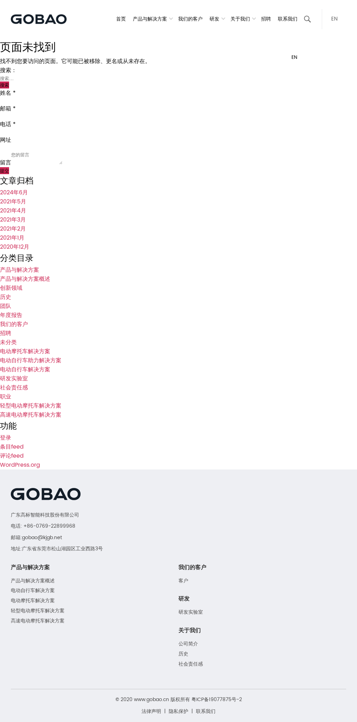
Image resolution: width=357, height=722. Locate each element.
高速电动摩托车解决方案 (30, 414)
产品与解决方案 (19, 269)
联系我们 (287, 19)
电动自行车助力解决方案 (30, 360)
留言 (5, 162)
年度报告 (11, 315)
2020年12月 (14, 246)
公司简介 (188, 644)
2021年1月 (12, 237)
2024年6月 (14, 192)
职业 (5, 396)
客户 (183, 581)
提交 (4, 170)
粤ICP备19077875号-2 (216, 700)
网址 (5, 140)
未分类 (8, 342)
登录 (5, 437)
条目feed (12, 446)
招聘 (266, 19)
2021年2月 (13, 228)
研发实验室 (14, 378)
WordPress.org (20, 464)
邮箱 (8, 108)
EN (334, 19)
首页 (121, 19)
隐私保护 (178, 711)
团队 (5, 306)
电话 (8, 124)
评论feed (12, 455)
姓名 (8, 93)
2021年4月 (13, 210)
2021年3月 (13, 219)
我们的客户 (190, 19)
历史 (5, 297)
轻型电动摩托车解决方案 (30, 405)
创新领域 (11, 288)
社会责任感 (14, 387)
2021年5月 (13, 201)
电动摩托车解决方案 (25, 351)
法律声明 (151, 711)
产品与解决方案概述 (25, 279)
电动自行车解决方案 (25, 369)
